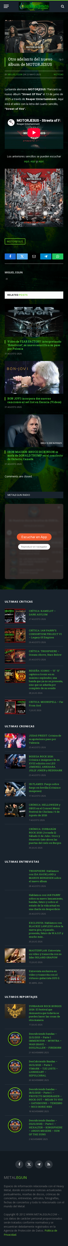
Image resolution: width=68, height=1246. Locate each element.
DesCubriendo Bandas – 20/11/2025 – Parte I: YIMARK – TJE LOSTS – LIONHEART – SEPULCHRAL (43, 1068)
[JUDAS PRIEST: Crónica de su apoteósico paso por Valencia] (15, 740)
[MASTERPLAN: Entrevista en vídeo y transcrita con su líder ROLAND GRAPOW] (15, 955)
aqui (26, 161)
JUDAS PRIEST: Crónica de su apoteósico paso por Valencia (45, 739)
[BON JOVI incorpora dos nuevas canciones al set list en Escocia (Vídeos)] (34, 377)
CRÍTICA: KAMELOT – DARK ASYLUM (42, 612)
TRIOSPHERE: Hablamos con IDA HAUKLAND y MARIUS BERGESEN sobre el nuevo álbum (45, 876)
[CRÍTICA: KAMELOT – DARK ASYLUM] (15, 616)
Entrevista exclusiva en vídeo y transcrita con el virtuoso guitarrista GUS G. (44, 974)
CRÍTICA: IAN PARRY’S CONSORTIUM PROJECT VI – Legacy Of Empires (45, 634)
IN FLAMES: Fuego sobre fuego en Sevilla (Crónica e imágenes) (45, 787)
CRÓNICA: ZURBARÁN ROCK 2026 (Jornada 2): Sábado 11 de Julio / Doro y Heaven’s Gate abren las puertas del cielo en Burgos (45, 836)
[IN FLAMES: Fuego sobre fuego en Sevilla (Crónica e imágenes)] (15, 789)
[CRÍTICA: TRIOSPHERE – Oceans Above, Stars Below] (15, 656)
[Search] (62, 6)
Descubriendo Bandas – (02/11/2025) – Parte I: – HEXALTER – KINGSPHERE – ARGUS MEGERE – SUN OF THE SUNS (46, 1127)
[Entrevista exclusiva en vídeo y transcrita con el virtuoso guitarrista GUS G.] (15, 976)
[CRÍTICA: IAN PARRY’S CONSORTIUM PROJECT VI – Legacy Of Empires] (15, 635)
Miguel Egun (15, 74)
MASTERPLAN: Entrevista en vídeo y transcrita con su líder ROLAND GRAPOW (45, 954)
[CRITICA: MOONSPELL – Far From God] (15, 707)
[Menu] (6, 6)
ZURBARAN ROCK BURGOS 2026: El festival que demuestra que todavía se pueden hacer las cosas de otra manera (45, 1013)
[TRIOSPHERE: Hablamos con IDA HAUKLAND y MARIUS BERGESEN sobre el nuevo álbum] (15, 876)
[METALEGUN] (34, 6)
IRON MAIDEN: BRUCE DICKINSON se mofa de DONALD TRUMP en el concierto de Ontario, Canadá (35, 455)
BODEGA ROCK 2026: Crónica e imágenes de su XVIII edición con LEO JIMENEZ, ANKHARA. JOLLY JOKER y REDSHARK (45, 763)
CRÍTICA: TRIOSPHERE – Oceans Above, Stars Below (45, 652)
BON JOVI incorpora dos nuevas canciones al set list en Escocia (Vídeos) (34, 400)
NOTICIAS (58, 74)
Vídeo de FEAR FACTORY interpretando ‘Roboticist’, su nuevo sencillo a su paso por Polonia (34, 345)
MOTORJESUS (15, 241)
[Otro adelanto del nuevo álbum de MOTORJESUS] (34, 36)
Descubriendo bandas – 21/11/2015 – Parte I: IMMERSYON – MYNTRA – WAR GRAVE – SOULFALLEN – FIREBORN (45, 1040)
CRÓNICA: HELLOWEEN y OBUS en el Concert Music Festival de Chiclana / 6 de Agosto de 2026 (44, 810)
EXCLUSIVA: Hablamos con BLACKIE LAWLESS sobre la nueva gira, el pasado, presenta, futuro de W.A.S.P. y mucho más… (46, 929)
